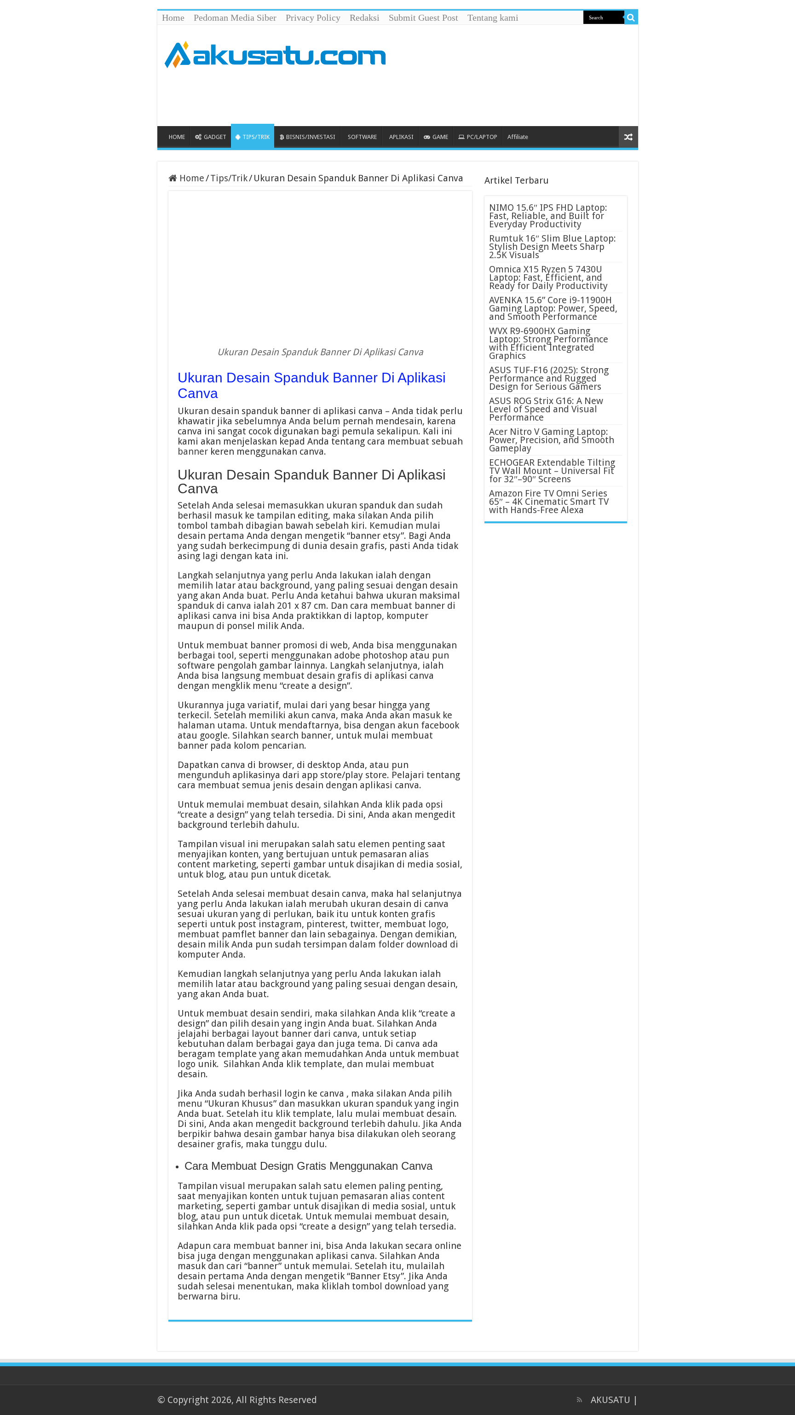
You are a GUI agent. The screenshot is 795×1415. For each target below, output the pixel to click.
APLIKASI (401, 136)
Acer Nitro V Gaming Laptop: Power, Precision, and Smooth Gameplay (551, 440)
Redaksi (365, 17)
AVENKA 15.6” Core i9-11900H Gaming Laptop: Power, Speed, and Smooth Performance (553, 308)
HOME (177, 136)
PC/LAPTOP (482, 136)
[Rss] (579, 1399)
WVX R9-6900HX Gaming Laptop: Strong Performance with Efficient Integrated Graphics (548, 343)
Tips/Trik (229, 178)
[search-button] (631, 17)
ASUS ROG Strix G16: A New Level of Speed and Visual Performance (546, 409)
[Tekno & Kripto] (275, 53)
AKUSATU (610, 1399)
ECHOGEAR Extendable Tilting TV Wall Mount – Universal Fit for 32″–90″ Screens (552, 471)
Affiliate (517, 136)
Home (173, 17)
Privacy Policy (313, 17)
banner (193, 451)
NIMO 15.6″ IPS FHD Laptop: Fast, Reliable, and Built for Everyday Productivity (548, 216)
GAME (440, 136)
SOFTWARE (362, 136)
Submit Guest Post (423, 17)
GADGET (215, 136)
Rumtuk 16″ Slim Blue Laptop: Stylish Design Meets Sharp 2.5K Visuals (552, 246)
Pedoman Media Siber (235, 17)
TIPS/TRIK (256, 136)
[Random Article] (628, 137)
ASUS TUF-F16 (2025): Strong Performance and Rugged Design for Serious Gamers (549, 378)
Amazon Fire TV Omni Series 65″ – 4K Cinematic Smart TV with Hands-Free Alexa (549, 501)
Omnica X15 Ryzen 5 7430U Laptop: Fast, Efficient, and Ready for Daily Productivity (548, 277)
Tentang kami (492, 17)
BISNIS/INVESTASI (310, 136)
